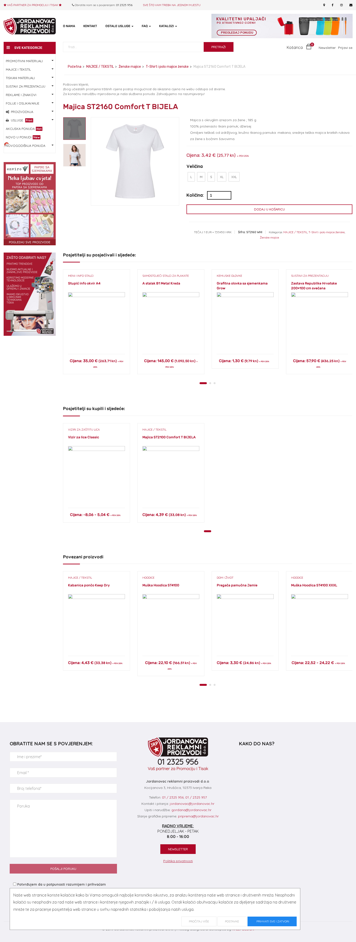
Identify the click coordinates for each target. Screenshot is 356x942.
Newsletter (327, 47)
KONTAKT (90, 26)
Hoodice (148, 577)
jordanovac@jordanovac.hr (192, 803)
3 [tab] (215, 383)
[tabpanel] (96, 325)
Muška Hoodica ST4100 (160, 585)
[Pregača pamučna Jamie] (245, 622)
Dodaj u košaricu (269, 209)
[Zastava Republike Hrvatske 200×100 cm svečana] (319, 320)
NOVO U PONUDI (23, 137)
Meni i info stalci (80, 275)
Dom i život (225, 577)
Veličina (194, 166)
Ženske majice (130, 67)
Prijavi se (345, 47)
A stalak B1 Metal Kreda (161, 283)
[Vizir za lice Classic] (96, 474)
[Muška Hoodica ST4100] (170, 622)
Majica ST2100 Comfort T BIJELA (169, 437)
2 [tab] (210, 383)
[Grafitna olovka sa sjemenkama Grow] (245, 320)
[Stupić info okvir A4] (96, 320)
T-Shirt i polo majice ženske (167, 67)
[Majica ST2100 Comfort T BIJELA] (170, 474)
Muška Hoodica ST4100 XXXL (314, 585)
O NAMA (69, 26)
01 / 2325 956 (173, 797)
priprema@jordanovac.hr (198, 816)
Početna (74, 67)
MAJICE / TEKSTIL (100, 67)
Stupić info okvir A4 (84, 283)
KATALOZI (167, 26)
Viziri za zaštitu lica (84, 429)
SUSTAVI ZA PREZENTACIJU (310, 275)
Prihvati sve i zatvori (272, 921)
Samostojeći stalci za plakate (165, 275)
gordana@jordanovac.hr (191, 810)
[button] (299, 47)
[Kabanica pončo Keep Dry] (96, 622)
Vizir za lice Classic (83, 437)
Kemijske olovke (229, 275)
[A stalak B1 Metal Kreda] (170, 320)
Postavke (232, 921)
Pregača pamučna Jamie (237, 585)
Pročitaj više (199, 921)
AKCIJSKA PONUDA (24, 129)
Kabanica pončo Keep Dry (89, 585)
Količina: (195, 195)
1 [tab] (203, 383)
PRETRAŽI (218, 47)
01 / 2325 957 (196, 797)
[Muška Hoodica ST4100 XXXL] (319, 622)
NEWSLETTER (178, 849)
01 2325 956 (124, 5)
